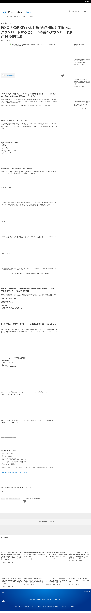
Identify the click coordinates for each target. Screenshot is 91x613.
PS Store (19, 17)
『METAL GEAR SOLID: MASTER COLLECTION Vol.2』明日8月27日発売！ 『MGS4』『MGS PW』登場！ (56, 554)
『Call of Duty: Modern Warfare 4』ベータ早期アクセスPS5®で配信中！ (79, 580)
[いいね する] (82, 64)
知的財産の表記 (49, 606)
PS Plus (25, 17)
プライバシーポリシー (37, 606)
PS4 (11, 17)
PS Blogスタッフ (10, 75)
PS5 (8, 17)
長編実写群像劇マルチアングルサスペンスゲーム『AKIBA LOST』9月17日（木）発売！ (34, 554)
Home (3, 17)
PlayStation (19, 12)
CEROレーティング (59, 606)
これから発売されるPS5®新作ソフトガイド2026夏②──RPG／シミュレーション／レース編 (82, 61)
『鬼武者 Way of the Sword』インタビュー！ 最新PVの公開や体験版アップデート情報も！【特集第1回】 (82, 82)
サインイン (75, 11)
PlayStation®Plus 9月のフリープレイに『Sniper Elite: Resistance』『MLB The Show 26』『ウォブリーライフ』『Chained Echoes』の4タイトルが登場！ (11, 556)
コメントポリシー (71, 606)
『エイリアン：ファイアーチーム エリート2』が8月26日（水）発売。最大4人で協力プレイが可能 (56, 580)
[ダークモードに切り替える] (69, 11)
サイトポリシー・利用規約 (22, 606)
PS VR (14, 17)
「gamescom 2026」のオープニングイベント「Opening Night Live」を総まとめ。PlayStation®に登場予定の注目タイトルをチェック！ (79, 555)
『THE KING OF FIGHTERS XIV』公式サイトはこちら (14, 472)
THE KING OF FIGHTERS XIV (14, 498)
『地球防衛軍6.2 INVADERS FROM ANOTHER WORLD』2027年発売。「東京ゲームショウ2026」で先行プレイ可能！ (82, 103)
